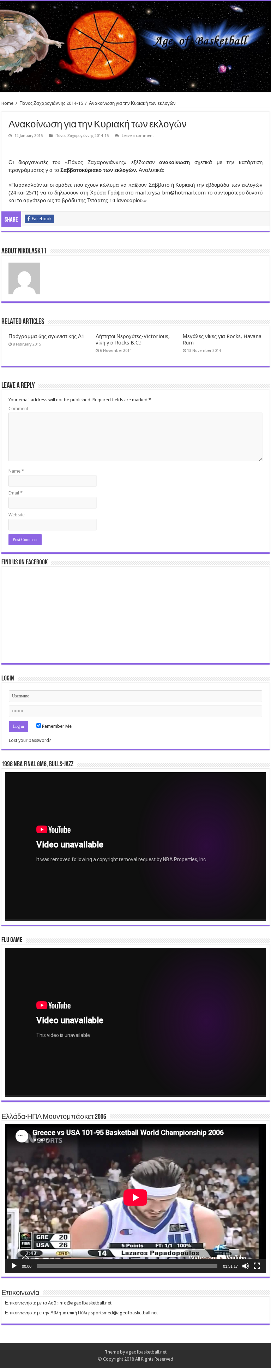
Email (15, 493)
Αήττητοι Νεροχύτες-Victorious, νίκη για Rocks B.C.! (133, 339)
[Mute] (245, 1266)
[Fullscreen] (256, 1266)
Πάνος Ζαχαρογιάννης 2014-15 (51, 103)
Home (7, 103)
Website (16, 514)
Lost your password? (30, 740)
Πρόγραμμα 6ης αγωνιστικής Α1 (46, 336)
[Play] (14, 1266)
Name (16, 471)
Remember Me (56, 726)
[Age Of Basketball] (135, 46)
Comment (18, 408)
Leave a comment (138, 135)
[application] (135, 846)
